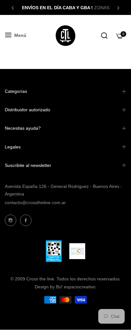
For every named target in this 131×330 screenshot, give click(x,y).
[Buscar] (104, 35)
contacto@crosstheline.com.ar (35, 202)
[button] (12, 7)
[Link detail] (10, 220)
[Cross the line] (65, 36)
